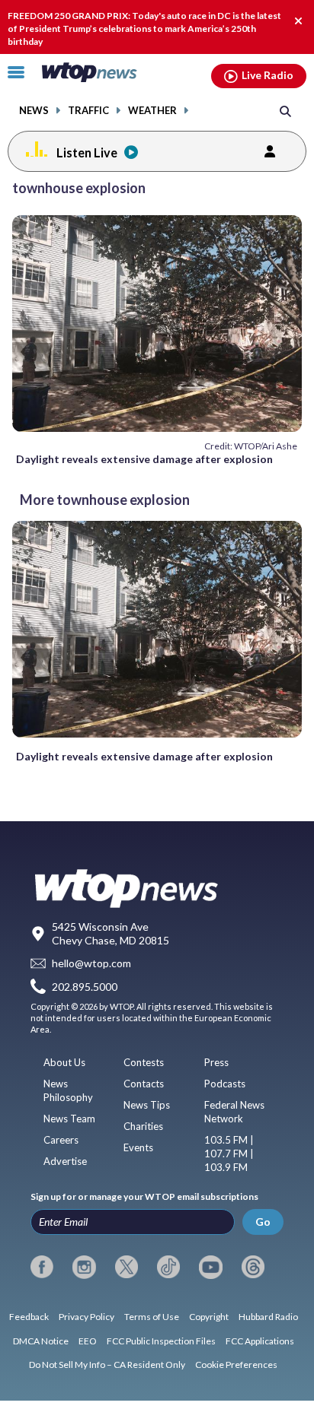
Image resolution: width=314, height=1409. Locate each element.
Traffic (88, 111)
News (34, 111)
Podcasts (224, 1083)
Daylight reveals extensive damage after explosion (144, 458)
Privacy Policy (86, 1316)
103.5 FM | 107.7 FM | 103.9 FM (229, 1153)
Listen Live (86, 152)
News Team (69, 1118)
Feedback (29, 1316)
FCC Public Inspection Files (161, 1341)
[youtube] (210, 1266)
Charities (143, 1126)
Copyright (209, 1316)
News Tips (146, 1105)
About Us (64, 1062)
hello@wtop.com (91, 963)
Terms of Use (151, 1316)
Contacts (143, 1083)
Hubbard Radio (268, 1316)
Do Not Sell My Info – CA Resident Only (107, 1364)
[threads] (253, 1266)
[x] (126, 1266)
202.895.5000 (84, 986)
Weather (152, 111)
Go (263, 1221)
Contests (143, 1062)
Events (138, 1147)
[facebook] (41, 1266)
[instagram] (83, 1266)
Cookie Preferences (236, 1364)
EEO (87, 1341)
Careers (60, 1140)
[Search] (285, 110)
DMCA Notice (41, 1341)
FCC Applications (260, 1341)
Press (216, 1062)
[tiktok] (168, 1266)
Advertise (65, 1161)
